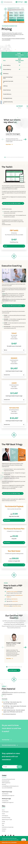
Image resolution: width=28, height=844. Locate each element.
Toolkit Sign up (5, 815)
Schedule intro (7, 374)
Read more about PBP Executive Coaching (12, 305)
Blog (3, 825)
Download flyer (6, 739)
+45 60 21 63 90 (5, 800)
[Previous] (3, 139)
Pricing (3, 821)
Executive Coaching (6, 817)
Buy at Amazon (7, 520)
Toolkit (3, 813)
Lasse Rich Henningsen (13, 134)
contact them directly (16, 606)
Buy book (6, 564)
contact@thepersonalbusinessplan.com (10, 786)
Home (3, 810)
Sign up (5, 246)
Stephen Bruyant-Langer (13, 643)
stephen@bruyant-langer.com (8, 795)
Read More (8, 144)
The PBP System (5, 811)
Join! (19, 766)
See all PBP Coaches (13, 670)
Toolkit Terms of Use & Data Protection (7, 828)
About (3, 823)
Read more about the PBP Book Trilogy (11, 493)
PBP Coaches (6, 606)
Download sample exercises (9, 745)
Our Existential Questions (9, 714)
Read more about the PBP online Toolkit (11, 203)
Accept (23, 839)
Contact (3, 831)
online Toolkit (15, 601)
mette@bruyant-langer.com (7, 802)
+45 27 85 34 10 (14, 599)
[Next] (25, 139)
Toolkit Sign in (20, 1)
